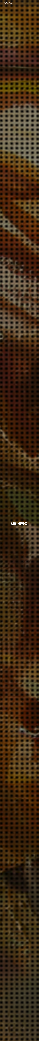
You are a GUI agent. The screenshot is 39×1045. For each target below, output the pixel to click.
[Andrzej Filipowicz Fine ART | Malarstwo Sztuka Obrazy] (7, 3)
